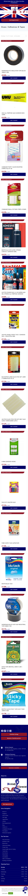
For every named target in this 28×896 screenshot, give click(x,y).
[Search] (14, 12)
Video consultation (6, 858)
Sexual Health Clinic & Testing (8, 849)
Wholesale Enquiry (13, 5)
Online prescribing (6, 845)
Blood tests (4, 843)
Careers (4, 821)
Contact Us (4, 827)
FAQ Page (4, 817)
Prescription (5, 830)
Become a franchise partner (14, 738)
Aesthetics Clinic (5, 841)
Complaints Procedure (7, 829)
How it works (5, 815)
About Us (4, 811)
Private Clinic (5, 847)
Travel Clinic (5, 851)
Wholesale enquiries (6, 832)
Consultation (5, 856)
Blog (3, 825)
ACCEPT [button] (10, 893)
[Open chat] (26, 888)
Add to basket (14, 78)
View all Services (6, 839)
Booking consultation (7, 860)
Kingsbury (4, 813)
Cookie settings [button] (5, 893)
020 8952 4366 (10, 758)
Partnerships (5, 855)
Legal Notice (5, 819)
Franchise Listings (14, 734)
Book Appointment (14, 20)
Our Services (5, 853)
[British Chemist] (14, 9)
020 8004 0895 (10, 750)
